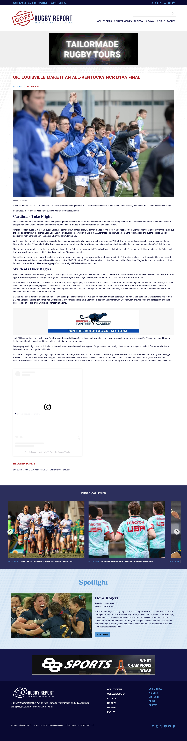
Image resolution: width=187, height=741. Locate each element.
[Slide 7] (103, 640)
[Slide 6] (98, 640)
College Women (123, 21)
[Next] (177, 532)
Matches (32, 3)
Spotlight (44, 3)
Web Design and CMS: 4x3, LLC (81, 725)
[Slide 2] (80, 640)
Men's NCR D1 (42, 469)
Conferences (19, 3)
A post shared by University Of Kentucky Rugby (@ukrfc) (47, 452)
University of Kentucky (60, 469)
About (54, 3)
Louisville (17, 469)
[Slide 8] (107, 640)
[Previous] (10, 532)
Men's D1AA (28, 469)
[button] (23, 616)
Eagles (171, 21)
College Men (104, 21)
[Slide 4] (89, 640)
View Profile (102, 634)
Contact (63, 3)
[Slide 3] (84, 640)
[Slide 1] (75, 640)
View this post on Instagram (27, 414)
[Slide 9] (112, 640)
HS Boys (149, 21)
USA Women (107, 606)
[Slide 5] (93, 640)
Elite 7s (138, 21)
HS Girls (160, 21)
